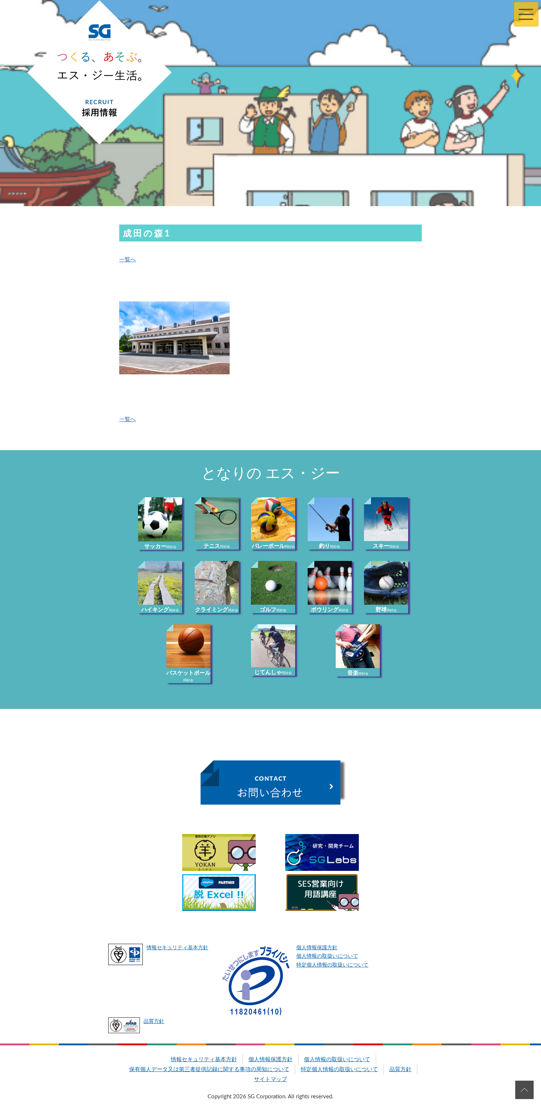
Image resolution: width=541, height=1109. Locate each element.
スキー (386, 546)
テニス (217, 546)
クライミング (216, 609)
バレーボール (273, 546)
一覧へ (127, 259)
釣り (329, 546)
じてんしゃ (273, 672)
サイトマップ (270, 1079)
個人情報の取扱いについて (327, 956)
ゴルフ (273, 609)
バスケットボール (188, 676)
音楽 (357, 673)
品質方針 (154, 1021)
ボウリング (330, 609)
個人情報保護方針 (316, 947)
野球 (386, 609)
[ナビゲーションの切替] (526, 14)
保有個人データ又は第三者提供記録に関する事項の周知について (209, 1069)
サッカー (160, 546)
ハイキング (160, 609)
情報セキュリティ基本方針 (177, 947)
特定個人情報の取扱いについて (332, 965)
